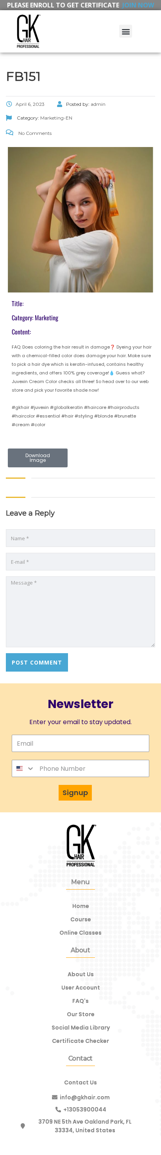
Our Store (81, 1014)
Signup (75, 792)
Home (80, 906)
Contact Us (80, 1082)
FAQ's (80, 1001)
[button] (125, 31)
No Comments (34, 133)
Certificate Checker (80, 1041)
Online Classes (80, 933)
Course (80, 919)
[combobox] (23, 768)
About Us (81, 974)
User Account (80, 988)
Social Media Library (81, 1028)
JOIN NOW (138, 5)
